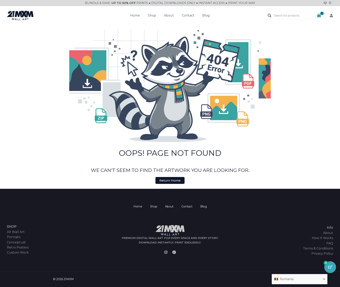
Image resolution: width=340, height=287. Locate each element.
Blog (206, 15)
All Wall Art (16, 232)
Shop (152, 15)
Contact (188, 15)
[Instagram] (166, 252)
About (169, 15)
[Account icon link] (331, 15)
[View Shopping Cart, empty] (318, 15)
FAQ (329, 243)
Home (135, 15)
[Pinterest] (174, 252)
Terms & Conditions (318, 248)
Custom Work (18, 252)
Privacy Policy (322, 253)
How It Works (322, 238)
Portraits (13, 237)
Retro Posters (18, 247)
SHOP (12, 226)
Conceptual (16, 242)
